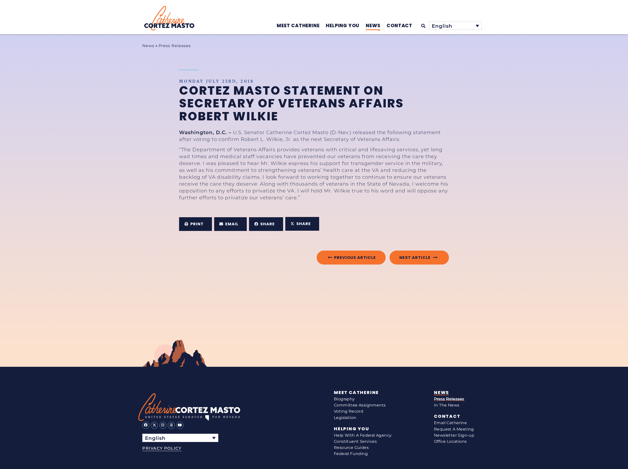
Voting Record (348, 411)
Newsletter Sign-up (454, 435)
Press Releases (174, 45)
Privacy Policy (161, 448)
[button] (195, 224)
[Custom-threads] (171, 425)
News (148, 45)
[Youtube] (179, 425)
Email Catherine (450, 422)
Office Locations (450, 441)
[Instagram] (163, 425)
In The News (446, 405)
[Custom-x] (154, 425)
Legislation (345, 417)
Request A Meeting (454, 429)
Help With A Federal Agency (363, 435)
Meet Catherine (356, 392)
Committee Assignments (360, 405)
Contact (447, 416)
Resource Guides (351, 447)
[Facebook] (145, 425)
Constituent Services (355, 441)
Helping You (351, 428)
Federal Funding (351, 453)
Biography (344, 399)
